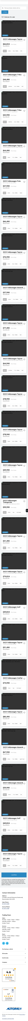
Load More (14, 875)
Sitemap (3, 1015)
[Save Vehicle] (24, 40)
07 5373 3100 (5, 903)
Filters (5, 12)
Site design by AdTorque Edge (8, 1018)
